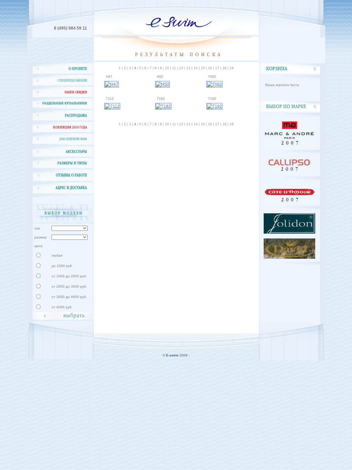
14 (196, 68)
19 (232, 68)
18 (224, 68)
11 (174, 68)
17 (217, 68)
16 (210, 68)
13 (188, 68)
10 (167, 68)
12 (181, 68)
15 (203, 68)
